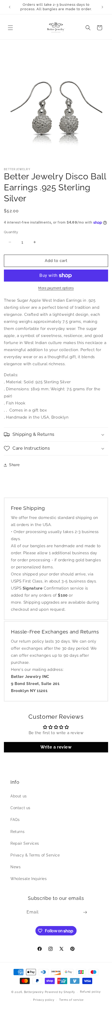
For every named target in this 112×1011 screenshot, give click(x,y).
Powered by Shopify (60, 992)
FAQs (15, 820)
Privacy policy (43, 1000)
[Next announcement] (102, 7)
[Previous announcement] (9, 7)
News (15, 867)
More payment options (56, 288)
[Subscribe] (85, 912)
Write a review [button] (55, 747)
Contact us (20, 808)
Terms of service (71, 1000)
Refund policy (90, 991)
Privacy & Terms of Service (35, 855)
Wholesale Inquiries (28, 879)
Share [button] (14, 465)
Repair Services (24, 843)
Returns (17, 832)
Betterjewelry (34, 992)
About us (18, 796)
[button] (10, 27)
